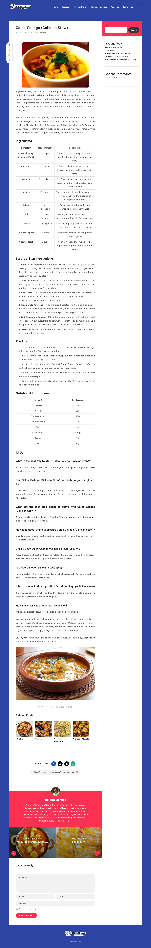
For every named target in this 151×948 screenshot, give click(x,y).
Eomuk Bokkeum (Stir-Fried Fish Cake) (121, 59)
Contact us (127, 7)
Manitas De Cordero (113, 47)
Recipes (65, 7)
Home (55, 7)
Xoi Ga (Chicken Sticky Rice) (117, 56)
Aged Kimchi (110, 50)
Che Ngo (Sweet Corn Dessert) (118, 53)
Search (108, 25)
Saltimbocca (119, 78)
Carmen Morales (55, 799)
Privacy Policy (80, 7)
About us (115, 7)
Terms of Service (99, 7)
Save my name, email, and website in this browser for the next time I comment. (48, 909)
